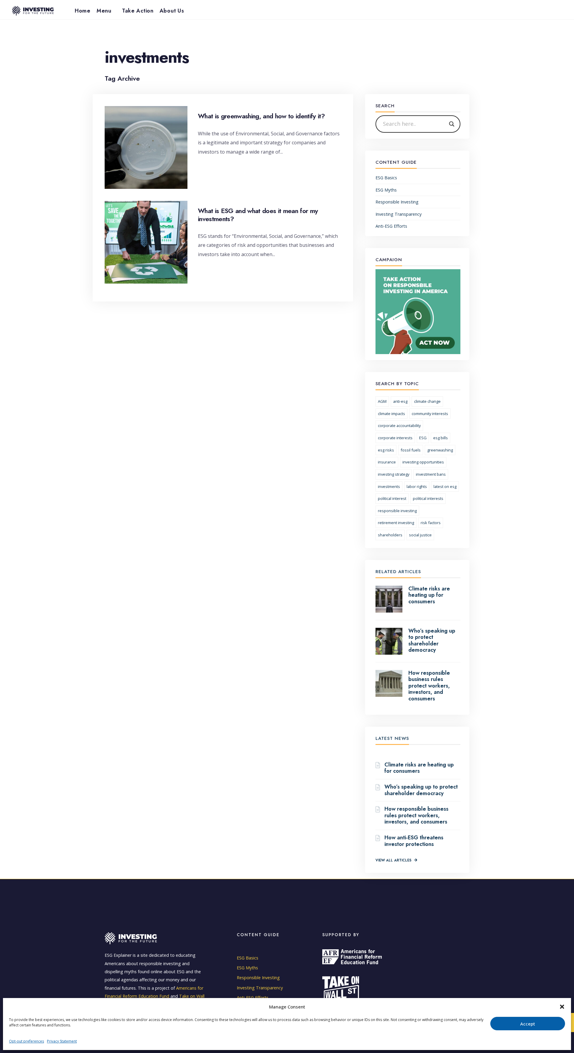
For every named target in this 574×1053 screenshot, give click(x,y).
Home (83, 11)
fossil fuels (411, 450)
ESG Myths (386, 190)
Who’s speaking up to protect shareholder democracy (431, 640)
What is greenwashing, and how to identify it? (261, 116)
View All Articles (394, 860)
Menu (104, 11)
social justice (420, 535)
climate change (427, 401)
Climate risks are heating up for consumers (429, 595)
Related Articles (398, 571)
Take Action (138, 11)
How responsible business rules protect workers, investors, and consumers (429, 685)
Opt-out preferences (26, 1041)
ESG (423, 437)
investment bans (431, 474)
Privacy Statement (62, 1041)
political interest (392, 498)
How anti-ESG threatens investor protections (413, 841)
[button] (562, 1007)
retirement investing (396, 522)
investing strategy (393, 474)
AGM (382, 401)
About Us (172, 11)
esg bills (440, 437)
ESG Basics (386, 177)
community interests (430, 413)
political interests (428, 498)
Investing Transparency (398, 214)
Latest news (392, 738)
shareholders (390, 535)
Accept (527, 1024)
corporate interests (395, 437)
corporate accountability (399, 425)
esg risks (386, 450)
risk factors (431, 522)
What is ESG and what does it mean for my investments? (258, 214)
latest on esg (445, 486)
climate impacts (391, 413)
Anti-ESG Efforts (391, 226)
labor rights (417, 486)
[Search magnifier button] (451, 124)
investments (389, 486)
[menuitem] (106, 10)
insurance (387, 462)
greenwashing (440, 450)
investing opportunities (423, 462)
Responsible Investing (397, 202)
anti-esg (400, 401)
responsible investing (397, 510)
